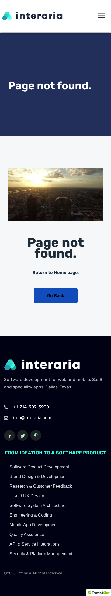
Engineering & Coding (30, 515)
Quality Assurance (26, 534)
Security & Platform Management (40, 553)
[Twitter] (22, 435)
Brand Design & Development (38, 476)
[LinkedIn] (9, 435)
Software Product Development (39, 467)
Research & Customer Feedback (40, 486)
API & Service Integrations (34, 544)
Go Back (55, 295)
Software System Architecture (37, 505)
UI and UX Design (26, 496)
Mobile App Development (33, 525)
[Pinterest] (35, 435)
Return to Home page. (56, 272)
